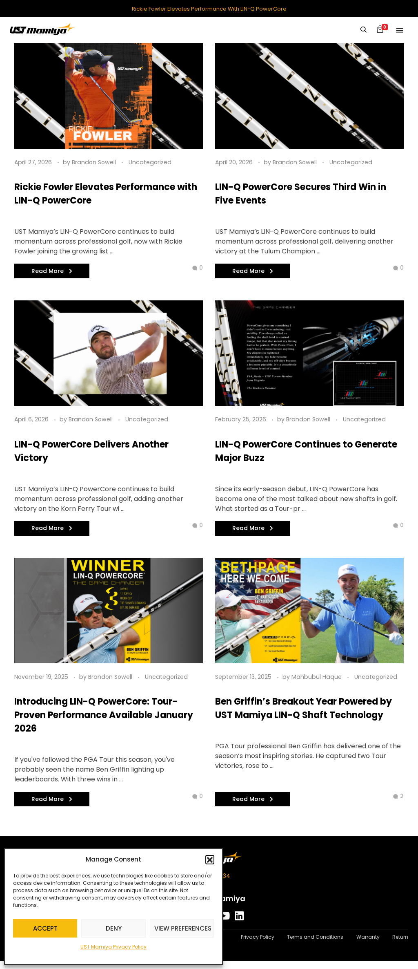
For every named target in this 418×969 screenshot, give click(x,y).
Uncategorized (150, 162)
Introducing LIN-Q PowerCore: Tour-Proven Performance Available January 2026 (103, 715)
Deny (114, 928)
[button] (210, 859)
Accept (45, 928)
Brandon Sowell (95, 162)
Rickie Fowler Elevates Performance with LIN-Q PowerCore (209, 9)
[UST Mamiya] (42, 28)
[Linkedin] (239, 916)
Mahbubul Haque (317, 677)
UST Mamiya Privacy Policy (113, 946)
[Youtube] (224, 916)
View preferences (182, 928)
